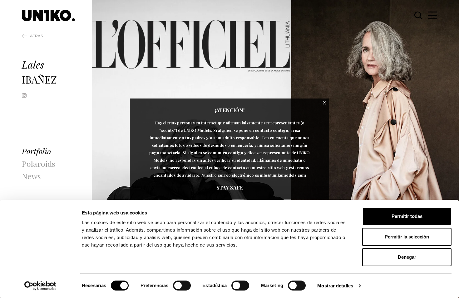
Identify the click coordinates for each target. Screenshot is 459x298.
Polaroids (38, 163)
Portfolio (36, 151)
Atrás (36, 35)
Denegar (407, 257)
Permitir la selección (407, 236)
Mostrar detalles (335, 285)
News (31, 176)
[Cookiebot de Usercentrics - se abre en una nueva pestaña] (40, 286)
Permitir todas (407, 216)
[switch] (182, 286)
